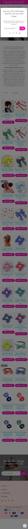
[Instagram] (19, 33)
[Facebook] (13, 33)
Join (22, 28)
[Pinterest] (16, 33)
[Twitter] (10, 33)
